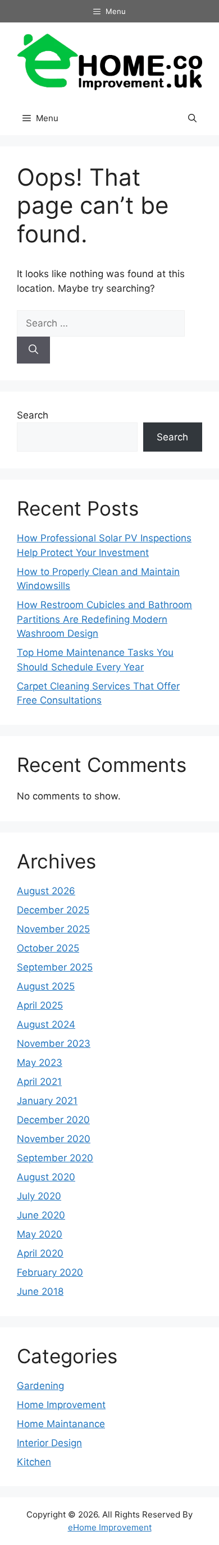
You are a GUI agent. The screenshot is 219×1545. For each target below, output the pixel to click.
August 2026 (46, 890)
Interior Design (49, 1443)
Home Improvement (61, 1404)
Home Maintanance (61, 1423)
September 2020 (55, 1158)
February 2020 (50, 1272)
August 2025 (46, 986)
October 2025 (48, 948)
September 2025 (55, 967)
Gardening (40, 1385)
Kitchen (34, 1462)
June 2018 (40, 1291)
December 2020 (53, 1119)
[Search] (33, 350)
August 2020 (46, 1177)
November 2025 (53, 929)
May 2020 (39, 1234)
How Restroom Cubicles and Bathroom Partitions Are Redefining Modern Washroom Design (104, 619)
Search (32, 415)
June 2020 (41, 1215)
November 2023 (53, 1043)
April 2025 (40, 1005)
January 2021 (47, 1100)
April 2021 (39, 1081)
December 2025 (53, 910)
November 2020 (53, 1138)
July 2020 (39, 1196)
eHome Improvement (110, 1527)
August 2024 (46, 1024)
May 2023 (39, 1062)
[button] (192, 118)
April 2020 (40, 1253)
